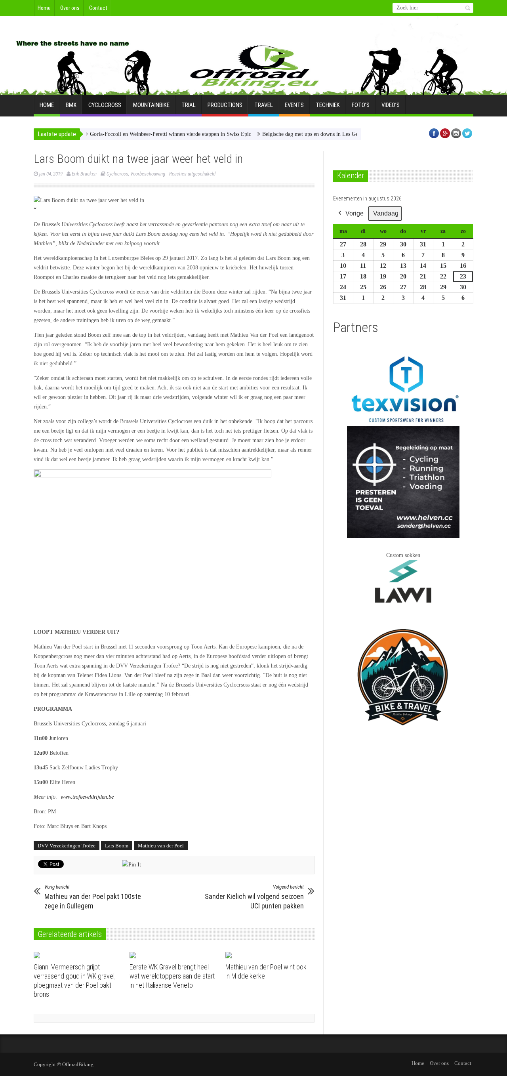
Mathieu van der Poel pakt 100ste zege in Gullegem (92, 897)
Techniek (328, 105)
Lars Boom (116, 846)
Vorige (354, 213)
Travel (263, 105)
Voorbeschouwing (147, 174)
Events (294, 105)
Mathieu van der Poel (161, 846)
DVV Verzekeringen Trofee (66, 846)
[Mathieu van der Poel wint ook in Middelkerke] (270, 955)
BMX (71, 105)
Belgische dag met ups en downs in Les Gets (292, 134)
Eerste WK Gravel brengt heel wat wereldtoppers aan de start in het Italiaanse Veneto (172, 976)
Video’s (390, 105)
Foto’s (361, 105)
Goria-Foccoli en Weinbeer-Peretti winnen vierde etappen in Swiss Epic (150, 134)
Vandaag (385, 213)
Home (44, 8)
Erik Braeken (84, 174)
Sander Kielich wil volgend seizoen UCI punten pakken (254, 897)
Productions (225, 105)
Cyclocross (104, 105)
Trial (188, 105)
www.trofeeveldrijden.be (87, 797)
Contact (98, 8)
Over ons (70, 8)
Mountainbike (151, 105)
